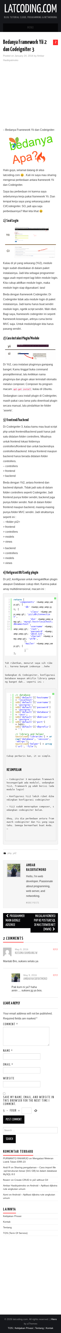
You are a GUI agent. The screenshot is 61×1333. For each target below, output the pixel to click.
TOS (10, 1328)
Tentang (7, 1227)
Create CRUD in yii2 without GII (31, 1180)
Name (8, 1050)
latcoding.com (30, 9)
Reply (55, 949)
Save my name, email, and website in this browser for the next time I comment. (28, 1101)
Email (8, 1064)
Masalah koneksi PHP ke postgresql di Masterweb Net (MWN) (44, 922)
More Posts (32, 903)
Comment (10, 1024)
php (9, 853)
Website (8, 1078)
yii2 (14, 853)
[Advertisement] (30, 96)
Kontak (7, 1221)
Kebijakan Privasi (12, 1216)
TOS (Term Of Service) (15, 1233)
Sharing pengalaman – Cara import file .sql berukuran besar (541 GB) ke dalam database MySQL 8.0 (30, 1171)
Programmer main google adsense (15, 920)
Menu (30, 27)
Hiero (54, 1319)
